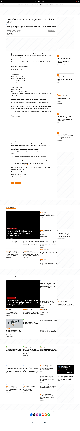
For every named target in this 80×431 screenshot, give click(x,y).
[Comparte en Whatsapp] (13, 31)
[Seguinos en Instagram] (37, 414)
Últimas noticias (20, 4)
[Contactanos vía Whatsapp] (35, 422)
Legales (46, 4)
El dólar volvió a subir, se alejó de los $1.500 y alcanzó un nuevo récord (47, 397)
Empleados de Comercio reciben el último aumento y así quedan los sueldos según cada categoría (31, 243)
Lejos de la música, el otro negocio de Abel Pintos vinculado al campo (12, 254)
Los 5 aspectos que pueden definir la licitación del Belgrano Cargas (48, 215)
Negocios (51, 4)
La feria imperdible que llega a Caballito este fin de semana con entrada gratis (48, 351)
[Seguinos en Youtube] (43, 414)
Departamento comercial (46, 420)
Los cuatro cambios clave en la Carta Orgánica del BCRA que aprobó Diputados (47, 368)
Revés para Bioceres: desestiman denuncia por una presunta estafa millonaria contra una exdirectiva (65, 99)
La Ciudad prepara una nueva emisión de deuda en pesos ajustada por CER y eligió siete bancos (48, 252)
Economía (26, 4)
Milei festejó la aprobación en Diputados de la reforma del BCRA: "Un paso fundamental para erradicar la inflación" (30, 371)
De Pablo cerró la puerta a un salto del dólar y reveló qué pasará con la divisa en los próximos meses (22, 302)
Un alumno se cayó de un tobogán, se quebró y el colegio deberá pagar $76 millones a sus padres (31, 351)
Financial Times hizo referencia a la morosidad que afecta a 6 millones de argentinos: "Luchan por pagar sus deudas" (31, 313)
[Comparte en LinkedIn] (15, 31)
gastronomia (18, 182)
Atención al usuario (33, 419)
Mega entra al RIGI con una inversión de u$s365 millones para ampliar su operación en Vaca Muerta (64, 118)
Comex (61, 4)
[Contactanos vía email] (32, 422)
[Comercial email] (44, 422)
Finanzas (36, 4)
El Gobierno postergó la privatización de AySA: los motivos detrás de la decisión (64, 235)
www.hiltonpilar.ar (21, 176)
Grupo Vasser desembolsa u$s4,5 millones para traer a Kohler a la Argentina (65, 137)
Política (31, 4)
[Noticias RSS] (46, 414)
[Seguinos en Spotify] (48, 414)
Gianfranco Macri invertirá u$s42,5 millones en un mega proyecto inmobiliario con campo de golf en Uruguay (48, 243)
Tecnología (56, 4)
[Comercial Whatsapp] (47, 422)
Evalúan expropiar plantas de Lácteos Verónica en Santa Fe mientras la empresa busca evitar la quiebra (48, 263)
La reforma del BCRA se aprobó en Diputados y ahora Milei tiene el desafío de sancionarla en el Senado (14, 371)
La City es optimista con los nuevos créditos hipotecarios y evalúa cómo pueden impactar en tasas (48, 388)
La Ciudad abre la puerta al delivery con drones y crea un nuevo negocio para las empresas (64, 60)
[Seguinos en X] (34, 414)
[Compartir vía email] (20, 31)
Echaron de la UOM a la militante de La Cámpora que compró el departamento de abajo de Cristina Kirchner (48, 303)
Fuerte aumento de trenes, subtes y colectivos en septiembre (48, 321)
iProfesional (9, 17)
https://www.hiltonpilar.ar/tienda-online (24, 165)
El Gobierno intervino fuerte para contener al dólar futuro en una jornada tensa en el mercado (65, 304)
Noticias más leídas (12, 277)
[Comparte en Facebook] (8, 31)
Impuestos (41, 4)
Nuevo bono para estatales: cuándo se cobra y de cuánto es (48, 311)
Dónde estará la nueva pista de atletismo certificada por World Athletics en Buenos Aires (13, 312)
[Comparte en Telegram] (18, 31)
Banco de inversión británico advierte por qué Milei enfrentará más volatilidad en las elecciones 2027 (47, 286)
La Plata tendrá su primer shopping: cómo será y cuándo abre (64, 79)
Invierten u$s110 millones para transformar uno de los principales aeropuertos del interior (21, 233)
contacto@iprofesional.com (40, 427)
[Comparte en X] (10, 31)
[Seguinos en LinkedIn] (40, 414)
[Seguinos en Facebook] (31, 414)
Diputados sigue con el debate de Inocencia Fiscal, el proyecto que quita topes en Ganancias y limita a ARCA (65, 378)
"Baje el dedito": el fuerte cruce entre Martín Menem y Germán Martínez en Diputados (14, 351)
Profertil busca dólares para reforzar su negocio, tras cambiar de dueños (48, 233)
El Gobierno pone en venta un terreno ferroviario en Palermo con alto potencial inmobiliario (31, 254)
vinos (13, 182)
